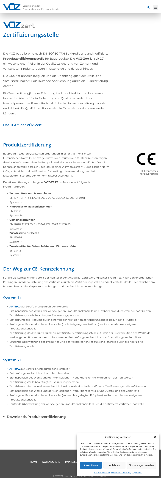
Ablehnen (114, 465)
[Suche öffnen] (148, 7)
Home (34, 462)
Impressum (137, 472)
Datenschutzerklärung (121, 472)
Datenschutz (51, 462)
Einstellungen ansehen (142, 465)
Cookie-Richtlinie (102, 472)
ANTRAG (15, 306)
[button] (154, 437)
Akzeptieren (91, 465)
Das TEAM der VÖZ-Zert (22, 125)
